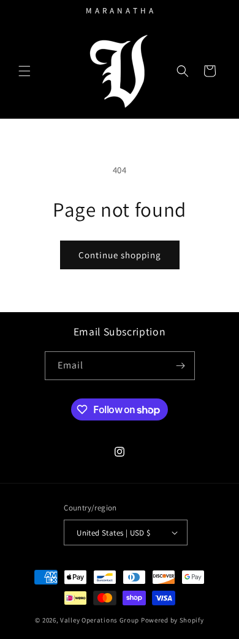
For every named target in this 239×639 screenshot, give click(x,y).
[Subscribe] (180, 365)
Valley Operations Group (99, 620)
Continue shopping (119, 255)
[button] (24, 71)
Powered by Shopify (172, 620)
